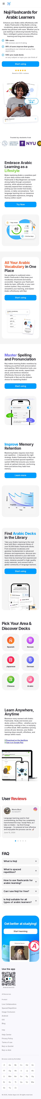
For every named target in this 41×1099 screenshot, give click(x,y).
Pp (27, 1076)
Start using (20, 64)
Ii (21, 1071)
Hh (15, 1071)
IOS (3, 1020)
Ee (33, 1065)
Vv (27, 1082)
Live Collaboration (9, 1004)
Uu (21, 1082)
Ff (4, 1071)
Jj (27, 1071)
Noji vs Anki (6, 1050)
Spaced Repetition (9, 1008)
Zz (16, 1088)
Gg (10, 1071)
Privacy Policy (7, 1038)
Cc (21, 1065)
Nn (15, 1076)
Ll (4, 1076)
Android (5, 1016)
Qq (32, 1076)
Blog (3, 1023)
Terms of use (7, 1042)
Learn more (20, 475)
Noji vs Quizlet (7, 1046)
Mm (9, 1076)
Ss (10, 1082)
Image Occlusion (8, 1012)
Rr (4, 1082)
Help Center (6, 1035)
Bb (15, 1065)
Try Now (20, 204)
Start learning (20, 931)
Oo (21, 1076)
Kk (33, 1071)
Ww (32, 1082)
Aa (10, 1065)
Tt (15, 1082)
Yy (10, 1088)
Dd (27, 1065)
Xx (4, 1088)
